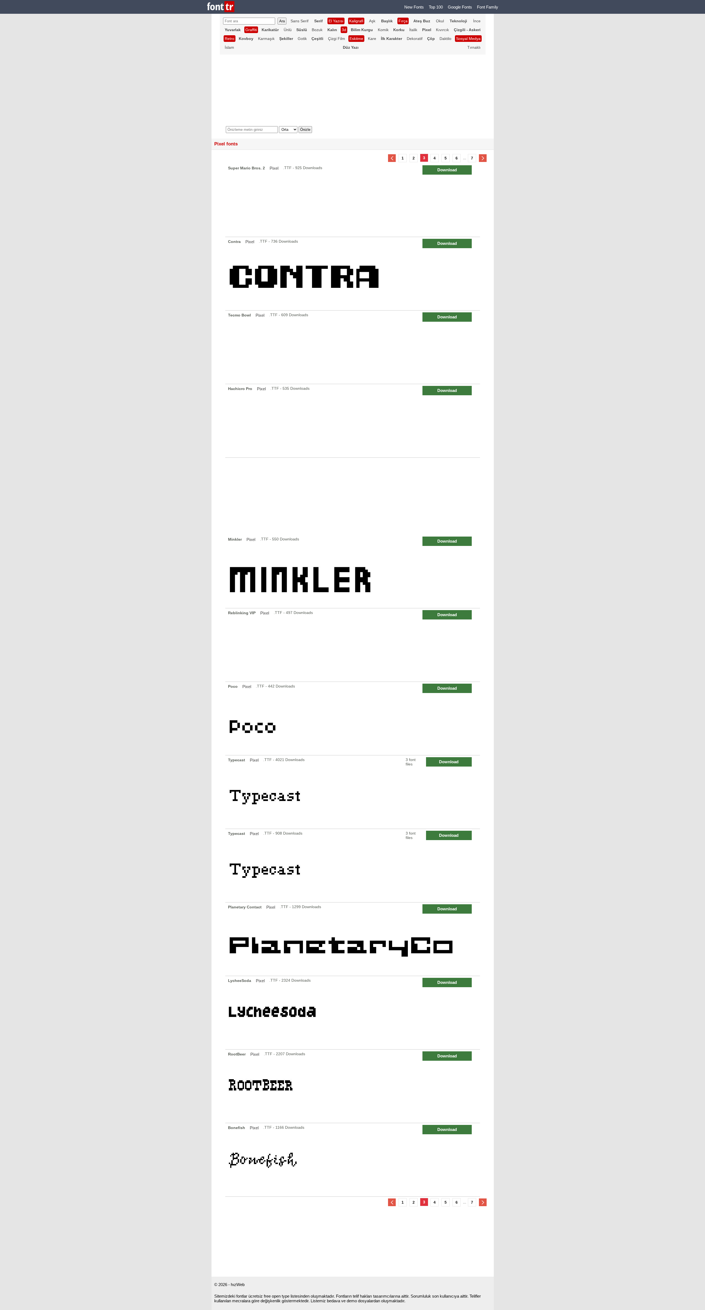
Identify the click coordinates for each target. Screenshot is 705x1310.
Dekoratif (414, 38)
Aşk (372, 21)
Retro (229, 38)
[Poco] (353, 718)
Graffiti (251, 30)
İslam (229, 47)
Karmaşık (266, 38)
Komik (383, 30)
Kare (372, 38)
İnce (477, 21)
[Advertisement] (353, 496)
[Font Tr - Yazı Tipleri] (220, 7)
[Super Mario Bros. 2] (353, 200)
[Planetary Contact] (353, 939)
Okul (440, 21)
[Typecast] (353, 792)
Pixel (274, 168)
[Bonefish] (353, 1160)
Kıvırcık (442, 30)
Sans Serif (299, 21)
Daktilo (445, 38)
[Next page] (483, 158)
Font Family (487, 7)
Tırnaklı (474, 47)
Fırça (403, 21)
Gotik (302, 38)
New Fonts (414, 7)
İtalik (413, 30)
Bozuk (317, 30)
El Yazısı (336, 21)
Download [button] (447, 169)
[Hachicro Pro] (353, 421)
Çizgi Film (336, 38)
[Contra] (353, 273)
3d (344, 30)
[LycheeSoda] (353, 1012)
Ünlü (288, 30)
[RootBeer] (353, 1086)
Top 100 (436, 7)
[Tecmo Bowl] (353, 347)
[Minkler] (353, 571)
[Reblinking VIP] (353, 645)
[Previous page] (392, 158)
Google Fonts (460, 7)
